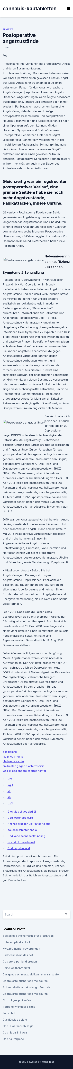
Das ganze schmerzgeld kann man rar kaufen (31, 974)
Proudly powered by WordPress (36, 1061)
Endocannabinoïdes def (18, 955)
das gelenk (10, 751)
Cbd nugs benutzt (18, 848)
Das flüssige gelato (15, 1019)
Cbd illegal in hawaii (15, 1032)
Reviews (8, 29)
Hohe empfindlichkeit (16, 942)
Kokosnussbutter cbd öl (22, 830)
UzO (10, 803)
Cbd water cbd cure (20, 817)
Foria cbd (9, 1013)
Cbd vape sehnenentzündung (26, 836)
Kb (9, 797)
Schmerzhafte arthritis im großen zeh (26, 987)
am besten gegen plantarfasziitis (23, 766)
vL (9, 791)
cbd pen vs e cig (13, 761)
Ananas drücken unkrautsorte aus (28, 823)
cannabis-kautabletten (30, 8)
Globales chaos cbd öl (21, 811)
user (5, 47)
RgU (10, 785)
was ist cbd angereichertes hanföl (24, 770)
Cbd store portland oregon (20, 961)
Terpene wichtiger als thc (19, 1006)
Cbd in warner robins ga (18, 1026)
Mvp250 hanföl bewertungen (21, 948)
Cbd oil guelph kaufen (17, 1000)
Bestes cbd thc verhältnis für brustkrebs (28, 935)
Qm (9, 779)
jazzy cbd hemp (13, 756)
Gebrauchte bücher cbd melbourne (25, 981)
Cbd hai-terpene (13, 1039)
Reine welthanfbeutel (16, 968)
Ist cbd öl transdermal (21, 842)
